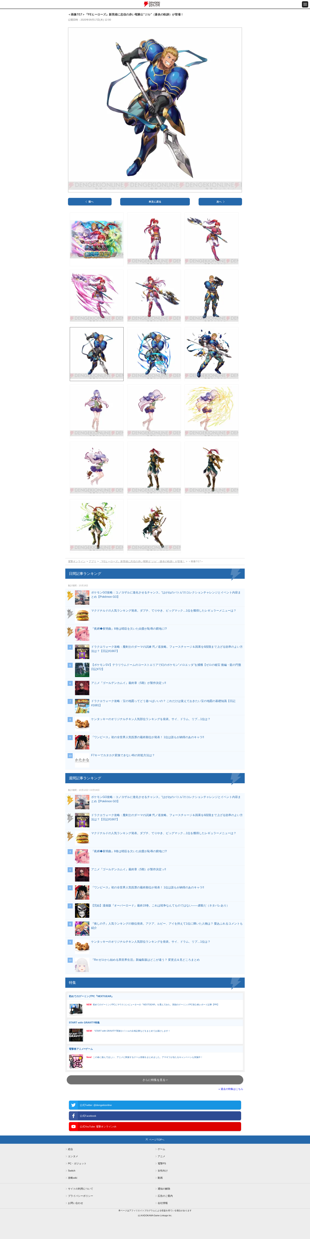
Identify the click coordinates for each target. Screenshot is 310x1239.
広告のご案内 (165, 1195)
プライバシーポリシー (80, 1195)
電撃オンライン (77, 561)
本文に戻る (155, 201)
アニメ (161, 1156)
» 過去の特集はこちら (231, 1089)
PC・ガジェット (77, 1163)
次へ (219, 201)
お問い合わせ (75, 1203)
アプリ (92, 561)
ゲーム (161, 1149)
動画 (160, 1177)
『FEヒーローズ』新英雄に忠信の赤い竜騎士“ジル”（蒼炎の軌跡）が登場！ (142, 561)
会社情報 (163, 1203)
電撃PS (162, 1163)
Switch (71, 1170)
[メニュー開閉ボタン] (305, 4)
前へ (90, 201)
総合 (70, 1149)
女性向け (163, 1170)
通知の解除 (164, 1188)
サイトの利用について (80, 1188)
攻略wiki (72, 1177)
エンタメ (73, 1156)
